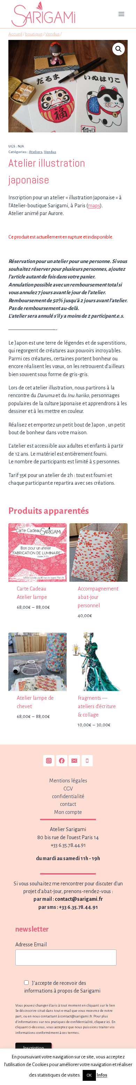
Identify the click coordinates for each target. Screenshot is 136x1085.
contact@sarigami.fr (79, 899)
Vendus (50, 152)
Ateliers (35, 152)
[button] (118, 49)
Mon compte (68, 812)
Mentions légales (68, 780)
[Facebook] (61, 760)
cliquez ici (102, 1022)
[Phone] (87, 760)
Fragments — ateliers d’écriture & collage (97, 706)
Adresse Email (31, 944)
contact (68, 804)
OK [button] (89, 1075)
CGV (68, 789)
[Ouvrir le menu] (121, 13)
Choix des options (38, 628)
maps (94, 205)
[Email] (74, 760)
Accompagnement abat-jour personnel (98, 597)
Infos (102, 1075)
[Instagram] (48, 760)
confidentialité (68, 796)
